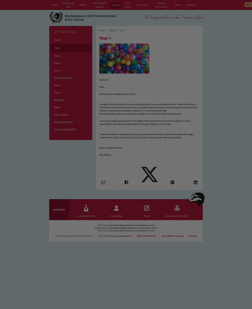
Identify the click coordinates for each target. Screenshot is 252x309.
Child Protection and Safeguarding (126, 180)
